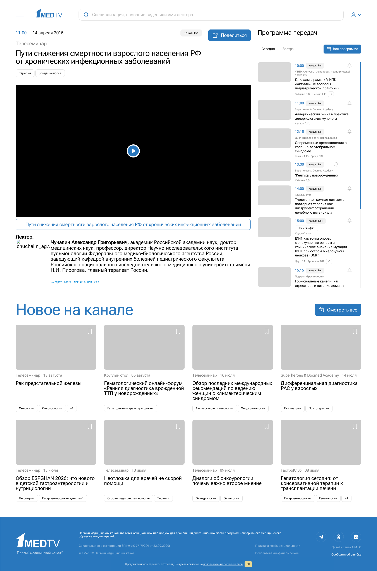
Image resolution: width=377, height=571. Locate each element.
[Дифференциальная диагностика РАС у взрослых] (321, 368)
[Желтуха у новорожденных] (308, 171)
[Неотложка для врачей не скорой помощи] (144, 461)
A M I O (356, 547)
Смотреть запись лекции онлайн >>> (75, 282)
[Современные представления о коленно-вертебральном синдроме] (308, 143)
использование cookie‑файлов (223, 564)
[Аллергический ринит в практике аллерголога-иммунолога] (308, 113)
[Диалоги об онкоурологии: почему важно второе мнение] (232, 461)
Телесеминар (31, 44)
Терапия (25, 73)
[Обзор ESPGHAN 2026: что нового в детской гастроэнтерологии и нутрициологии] (56, 461)
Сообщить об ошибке (346, 554)
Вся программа (345, 49)
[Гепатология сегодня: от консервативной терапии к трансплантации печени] (321, 461)
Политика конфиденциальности (277, 546)
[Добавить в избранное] (89, 332)
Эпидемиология (50, 73)
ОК (248, 564)
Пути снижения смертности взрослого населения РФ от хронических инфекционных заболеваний (133, 224)
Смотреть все (342, 310)
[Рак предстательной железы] (56, 368)
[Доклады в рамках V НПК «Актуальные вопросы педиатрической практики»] (308, 79)
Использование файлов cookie (276, 553)
